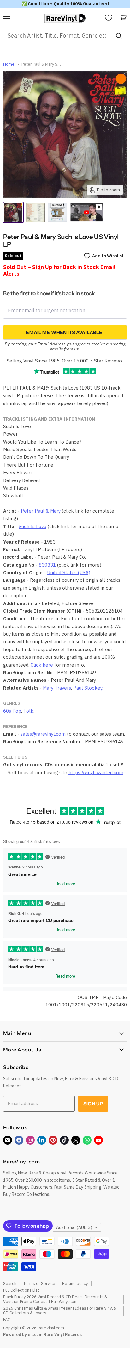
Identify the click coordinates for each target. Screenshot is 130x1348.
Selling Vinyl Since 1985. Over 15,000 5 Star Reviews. (65, 361)
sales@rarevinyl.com (43, 734)
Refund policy (75, 1283)
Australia (74, 1227)
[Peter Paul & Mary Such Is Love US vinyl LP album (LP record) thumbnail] (35, 212)
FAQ (7, 1319)
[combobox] (56, 36)
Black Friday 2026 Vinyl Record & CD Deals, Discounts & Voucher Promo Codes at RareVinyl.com (55, 1299)
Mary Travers (57, 688)
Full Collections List (21, 1290)
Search (9, 1283)
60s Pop (12, 711)
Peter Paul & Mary (41, 511)
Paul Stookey (87, 688)
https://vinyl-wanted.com (95, 772)
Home (9, 64)
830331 (47, 565)
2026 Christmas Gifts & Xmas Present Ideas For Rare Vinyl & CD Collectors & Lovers (59, 1310)
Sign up (93, 1104)
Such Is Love (32, 526)
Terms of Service (39, 1283)
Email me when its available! (65, 332)
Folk (28, 711)
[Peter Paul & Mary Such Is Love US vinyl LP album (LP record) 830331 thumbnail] (13, 212)
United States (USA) (68, 572)
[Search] (118, 36)
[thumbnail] (57, 212)
